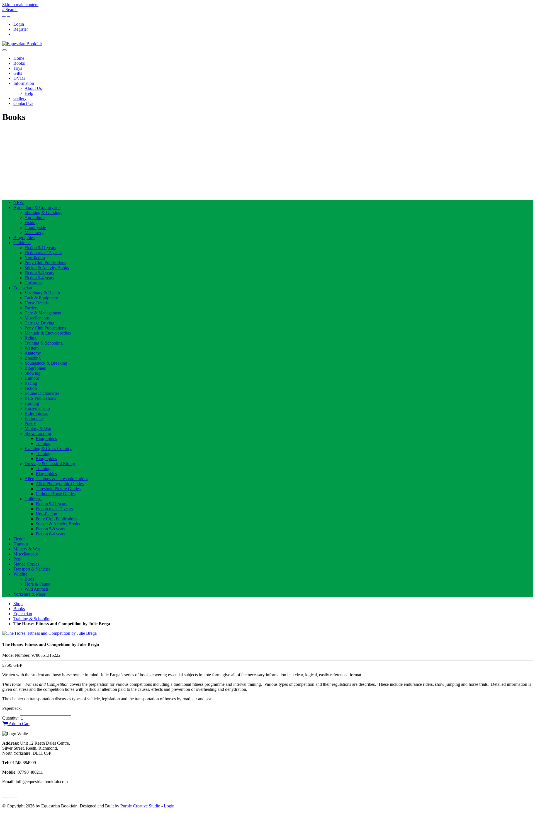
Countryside (35, 227)
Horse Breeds (36, 302)
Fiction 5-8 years (39, 272)
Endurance (34, 418)
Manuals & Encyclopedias (48, 333)
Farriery (31, 308)
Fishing (31, 222)
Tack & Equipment (41, 297)
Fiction (31, 388)
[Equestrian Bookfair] (22, 43)
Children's (22, 242)
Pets (17, 559)
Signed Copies (26, 564)
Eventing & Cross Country (48, 448)
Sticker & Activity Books (47, 267)
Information (23, 83)
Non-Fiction (46, 513)
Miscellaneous (37, 318)
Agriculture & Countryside (36, 207)
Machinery (34, 232)
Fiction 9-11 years (40, 247)
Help (29, 93)
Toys (17, 68)
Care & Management (43, 313)
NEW (18, 202)
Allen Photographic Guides (60, 483)
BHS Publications (40, 398)
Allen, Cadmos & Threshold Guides (56, 478)
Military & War (38, 428)
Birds (29, 579)
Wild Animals (36, 589)
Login (18, 24)
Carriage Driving (39, 323)
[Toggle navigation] (4, 50)
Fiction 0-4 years (39, 277)
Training (43, 443)
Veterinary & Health (42, 292)
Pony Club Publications (45, 262)
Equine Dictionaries (42, 393)
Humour (32, 378)
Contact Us (23, 103)
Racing (31, 383)
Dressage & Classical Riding (50, 463)
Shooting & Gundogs (43, 212)
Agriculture (35, 217)
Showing (32, 373)
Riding (31, 338)
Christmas (33, 282)
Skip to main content (20, 4)
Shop (18, 603)
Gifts (17, 73)
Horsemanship (37, 408)
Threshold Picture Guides (58, 488)
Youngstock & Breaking (46, 363)
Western (32, 348)
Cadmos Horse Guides (56, 493)
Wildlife (20, 574)
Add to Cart (19, 723)
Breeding (33, 358)
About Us (33, 88)
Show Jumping (38, 433)
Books (19, 63)
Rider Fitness (36, 413)
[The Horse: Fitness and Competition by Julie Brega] (49, 633)
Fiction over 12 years (43, 252)
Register (20, 29)
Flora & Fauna (37, 584)
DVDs (19, 78)
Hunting (32, 403)
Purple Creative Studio (140, 806)
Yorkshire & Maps (29, 594)
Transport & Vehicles (31, 569)
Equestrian (22, 287)
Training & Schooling (44, 343)
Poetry (30, 423)
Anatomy (33, 353)
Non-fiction (35, 257)
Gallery (19, 98)
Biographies (24, 237)
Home (18, 58)
